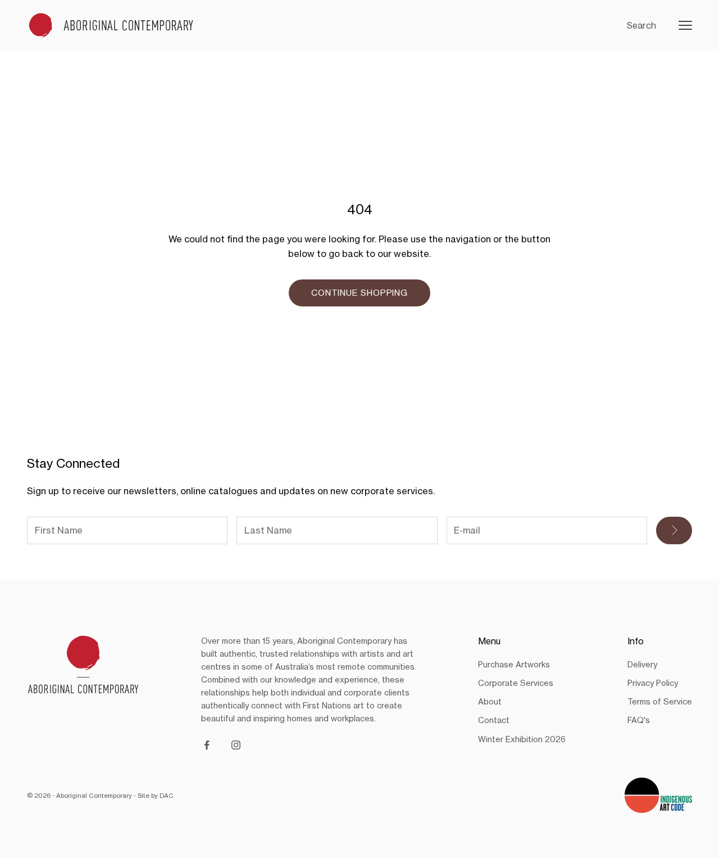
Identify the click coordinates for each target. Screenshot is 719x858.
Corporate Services (515, 683)
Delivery (642, 664)
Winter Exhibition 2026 (522, 739)
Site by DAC (156, 796)
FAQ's (638, 720)
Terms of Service (659, 701)
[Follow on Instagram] (236, 745)
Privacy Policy (652, 683)
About (490, 701)
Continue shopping (359, 292)
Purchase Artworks (514, 664)
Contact (493, 720)
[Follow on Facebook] (206, 745)
